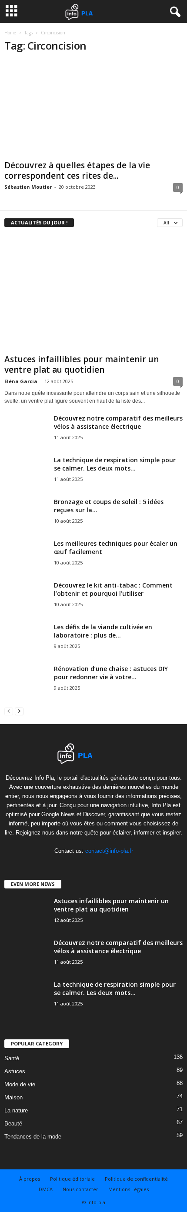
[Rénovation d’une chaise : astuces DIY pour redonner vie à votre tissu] (26, 687)
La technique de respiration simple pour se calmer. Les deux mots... (115, 464)
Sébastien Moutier (28, 187)
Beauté (13, 1123)
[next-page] (19, 710)
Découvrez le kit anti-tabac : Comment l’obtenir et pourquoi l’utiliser (113, 589)
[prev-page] (8, 710)
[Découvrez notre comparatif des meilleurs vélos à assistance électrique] (26, 441)
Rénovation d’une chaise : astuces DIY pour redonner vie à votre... (111, 672)
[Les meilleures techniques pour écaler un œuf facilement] (26, 557)
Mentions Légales (128, 1189)
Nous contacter (80, 1189)
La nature (16, 1110)
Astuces (14, 1071)
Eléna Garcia (20, 381)
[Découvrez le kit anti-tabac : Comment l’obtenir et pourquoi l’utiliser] (26, 604)
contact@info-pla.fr (109, 851)
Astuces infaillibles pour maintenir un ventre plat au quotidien (81, 364)
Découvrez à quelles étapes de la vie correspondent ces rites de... (77, 170)
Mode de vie (19, 1084)
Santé (11, 1058)
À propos (29, 1178)
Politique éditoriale (72, 1178)
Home (10, 33)
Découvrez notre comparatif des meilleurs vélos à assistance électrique (118, 422)
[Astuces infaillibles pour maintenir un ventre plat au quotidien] (93, 293)
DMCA (46, 1189)
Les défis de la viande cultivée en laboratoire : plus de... (103, 631)
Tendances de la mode (32, 1136)
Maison (13, 1097)
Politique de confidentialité (136, 1178)
